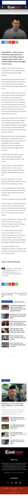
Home (2, 10)
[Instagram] (12, 482)
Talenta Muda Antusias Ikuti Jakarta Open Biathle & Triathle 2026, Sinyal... (17, 419)
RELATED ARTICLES (7, 301)
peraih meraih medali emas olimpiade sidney (11, 273)
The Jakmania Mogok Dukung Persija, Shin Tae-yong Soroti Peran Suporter (17, 426)
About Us (14, 489)
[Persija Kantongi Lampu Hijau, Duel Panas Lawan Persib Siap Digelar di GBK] (5, 330)
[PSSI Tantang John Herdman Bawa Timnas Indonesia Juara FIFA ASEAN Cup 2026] (5, 323)
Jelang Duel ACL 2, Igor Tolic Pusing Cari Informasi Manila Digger (18, 316)
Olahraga (7, 10)
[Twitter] (16, 482)
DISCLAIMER (5, 488)
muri (19, 270)
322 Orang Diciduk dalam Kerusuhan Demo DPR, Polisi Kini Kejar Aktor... (18, 434)
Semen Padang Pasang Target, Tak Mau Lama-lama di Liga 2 (18, 337)
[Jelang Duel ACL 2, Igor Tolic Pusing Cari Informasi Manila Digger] (5, 316)
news (18, 272)
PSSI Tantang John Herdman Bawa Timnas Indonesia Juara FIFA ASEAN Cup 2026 (18, 323)
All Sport (12, 10)
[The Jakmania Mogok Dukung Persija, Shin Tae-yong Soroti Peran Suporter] (5, 426)
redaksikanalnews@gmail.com (17, 472)
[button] (26, 7)
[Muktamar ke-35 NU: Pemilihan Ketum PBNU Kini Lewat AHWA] (14, 393)
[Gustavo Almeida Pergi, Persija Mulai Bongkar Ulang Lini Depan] (5, 344)
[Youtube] (20, 482)
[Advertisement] (14, 2)
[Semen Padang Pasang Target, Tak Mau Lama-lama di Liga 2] (5, 337)
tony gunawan (5, 275)
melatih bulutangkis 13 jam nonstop (9, 270)
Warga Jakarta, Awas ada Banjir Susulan (20, 294)
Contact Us (21, 488)
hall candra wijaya (17, 268)
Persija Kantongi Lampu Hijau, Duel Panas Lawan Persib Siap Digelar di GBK (17, 330)
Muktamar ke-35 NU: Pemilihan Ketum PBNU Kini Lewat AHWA (12, 404)
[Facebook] (7, 482)
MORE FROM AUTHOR (19, 301)
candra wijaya (9, 268)
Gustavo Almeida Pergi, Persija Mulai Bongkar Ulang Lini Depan (18, 344)
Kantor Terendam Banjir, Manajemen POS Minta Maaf (7, 295)
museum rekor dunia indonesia (8, 272)
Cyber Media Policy (14, 488)
